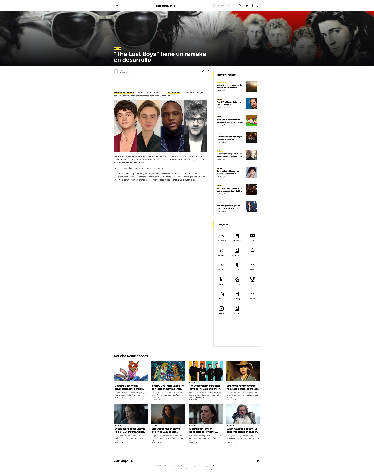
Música (252, 270)
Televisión (252, 299)
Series (219, 116)
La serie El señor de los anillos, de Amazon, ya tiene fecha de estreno (229, 87)
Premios (252, 284)
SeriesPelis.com (166, 466)
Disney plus (221, 255)
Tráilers (221, 313)
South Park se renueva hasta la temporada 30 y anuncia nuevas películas (229, 122)
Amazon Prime (221, 82)
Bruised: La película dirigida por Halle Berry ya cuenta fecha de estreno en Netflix (228, 208)
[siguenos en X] (202, 71)
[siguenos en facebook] (252, 5)
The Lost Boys (173, 92)
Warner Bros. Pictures (124, 92)
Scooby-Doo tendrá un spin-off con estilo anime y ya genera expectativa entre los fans (168, 388)
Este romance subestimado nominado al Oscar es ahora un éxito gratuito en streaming (243, 388)
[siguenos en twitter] (247, 5)
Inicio (116, 6)
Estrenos (252, 255)
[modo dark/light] (258, 5)
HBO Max (219, 185)
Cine (252, 241)
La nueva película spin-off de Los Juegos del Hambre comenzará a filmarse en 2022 (229, 156)
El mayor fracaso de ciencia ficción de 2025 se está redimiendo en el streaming (166, 431)
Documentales (236, 255)
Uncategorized (237, 313)
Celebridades (237, 241)
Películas (117, 48)
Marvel (219, 99)
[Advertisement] (160, 84)
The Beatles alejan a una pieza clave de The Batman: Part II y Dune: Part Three (204, 388)
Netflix (219, 133)
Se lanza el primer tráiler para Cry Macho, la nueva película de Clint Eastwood (229, 191)
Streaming (237, 299)
